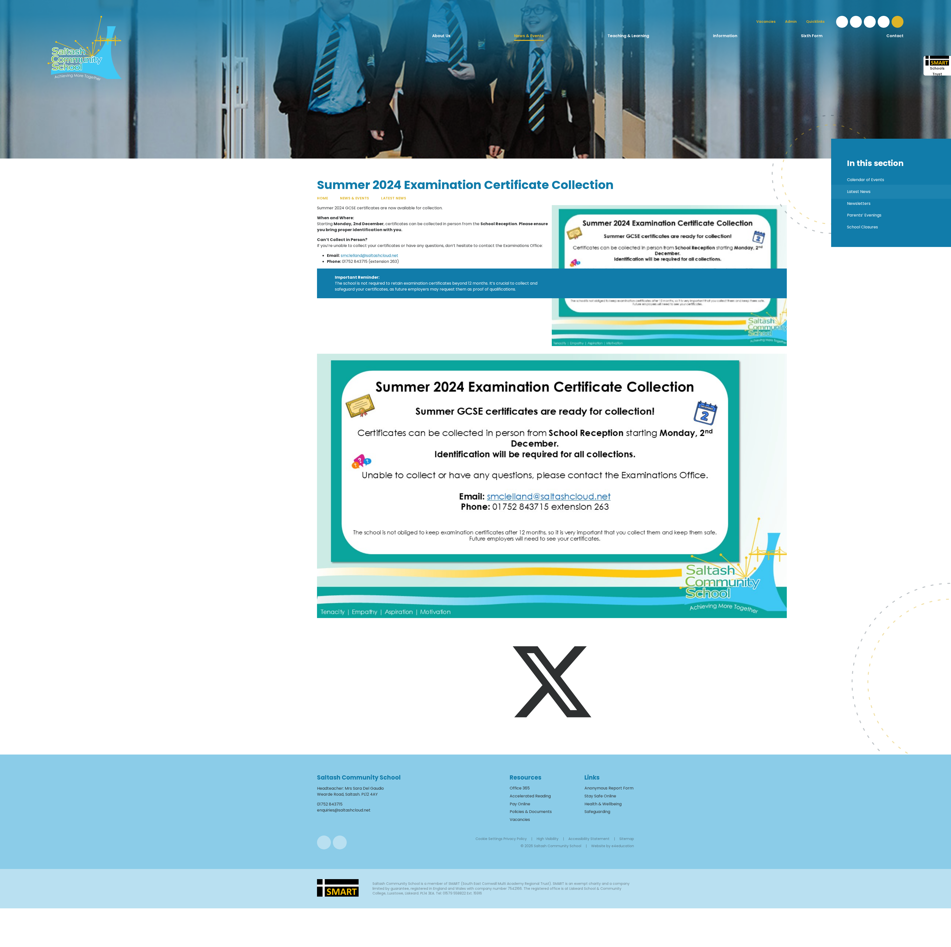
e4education (622, 845)
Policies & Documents (531, 811)
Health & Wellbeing (603, 804)
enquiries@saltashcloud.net (343, 810)
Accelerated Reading (530, 796)
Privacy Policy (515, 838)
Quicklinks (815, 21)
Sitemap (626, 838)
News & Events (354, 198)
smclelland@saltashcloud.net (369, 255)
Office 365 (520, 788)
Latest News (393, 198)
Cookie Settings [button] (489, 838)
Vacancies (520, 819)
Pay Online (520, 804)
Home (322, 198)
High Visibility (547, 838)
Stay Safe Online (600, 796)
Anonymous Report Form (609, 788)
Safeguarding (597, 811)
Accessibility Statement (588, 838)
